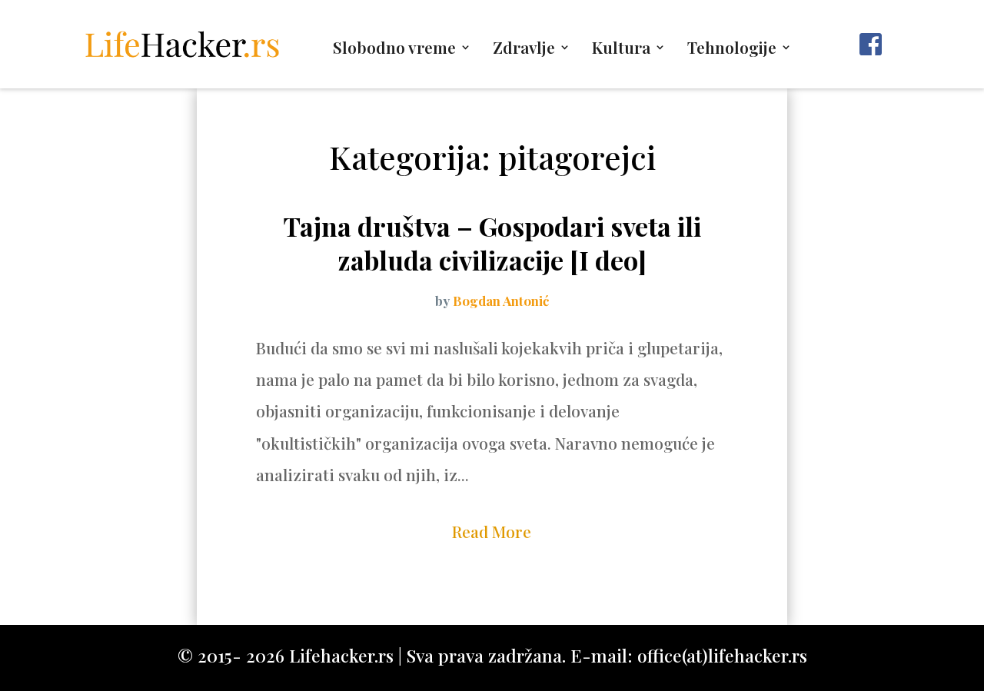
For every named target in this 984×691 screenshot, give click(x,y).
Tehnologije (731, 50)
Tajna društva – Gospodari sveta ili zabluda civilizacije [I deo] (492, 242)
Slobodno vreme (394, 50)
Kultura (621, 50)
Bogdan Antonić (501, 300)
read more (491, 531)
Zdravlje (524, 50)
